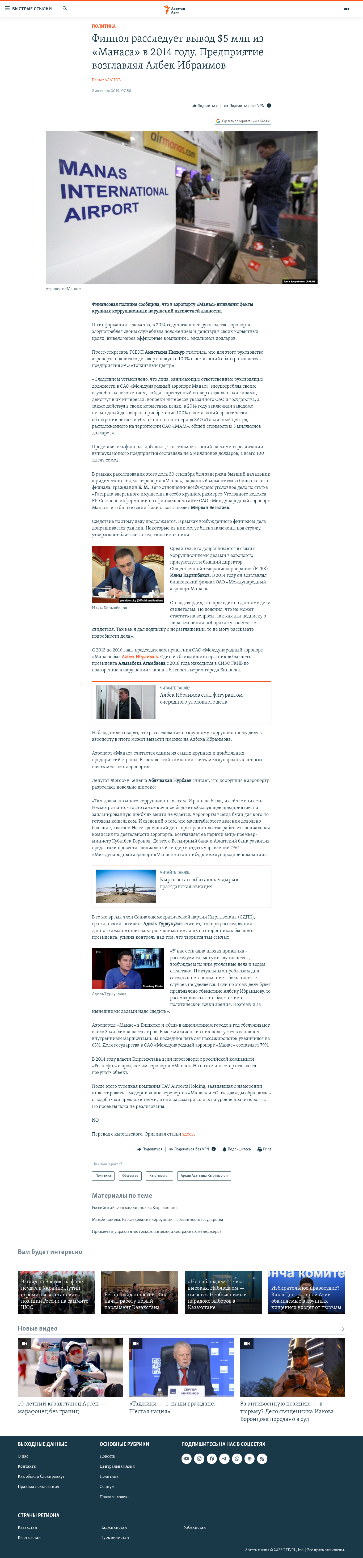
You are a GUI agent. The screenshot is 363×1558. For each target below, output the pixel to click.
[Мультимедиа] (346, 9)
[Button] (205, 106)
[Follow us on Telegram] (224, 1459)
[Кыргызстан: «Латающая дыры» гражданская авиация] (126, 886)
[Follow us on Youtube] (187, 1459)
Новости (108, 1456)
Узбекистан (195, 1528)
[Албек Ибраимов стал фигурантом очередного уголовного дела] (126, 702)
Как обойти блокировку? (41, 1477)
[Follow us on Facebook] (212, 1459)
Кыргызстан (29, 1538)
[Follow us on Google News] (249, 1459)
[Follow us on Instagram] (199, 1459)
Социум (107, 1487)
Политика (104, 26)
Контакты (27, 1466)
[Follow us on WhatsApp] (237, 1459)
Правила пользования (38, 1487)
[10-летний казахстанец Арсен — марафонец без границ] (70, 1367)
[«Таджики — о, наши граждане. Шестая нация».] (181, 1367)
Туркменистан (115, 1538)
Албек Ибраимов (140, 657)
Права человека (115, 1497)
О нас (23, 1456)
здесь (188, 1134)
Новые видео (38, 1328)
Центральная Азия (117, 1466)
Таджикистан (114, 1528)
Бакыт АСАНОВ (106, 80)
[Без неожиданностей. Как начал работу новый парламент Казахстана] (139, 1292)
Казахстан (27, 1528)
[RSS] (262, 1459)
